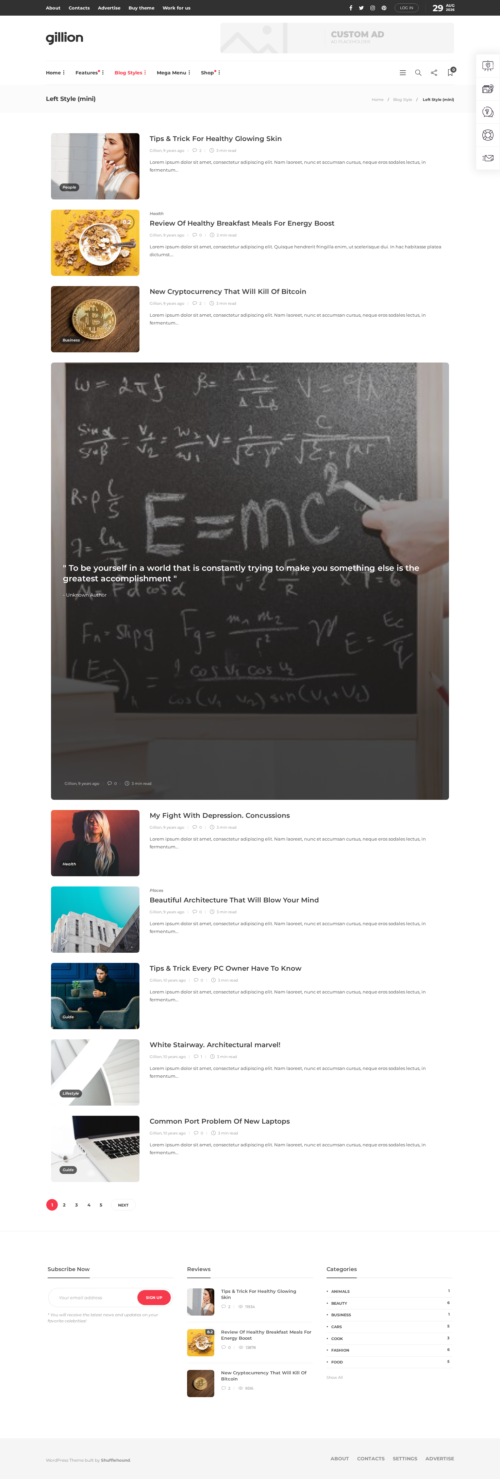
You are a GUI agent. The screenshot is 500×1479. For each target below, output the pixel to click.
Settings (405, 1459)
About (53, 8)
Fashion (390, 1350)
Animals (390, 1291)
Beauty (390, 1303)
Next (123, 1205)
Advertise (109, 8)
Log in (406, 7)
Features (87, 73)
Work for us (176, 8)
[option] (95, 243)
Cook (390, 1338)
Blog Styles (128, 73)
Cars (390, 1326)
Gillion (156, 150)
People (69, 187)
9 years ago (173, 150)
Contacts (79, 8)
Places (156, 890)
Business (71, 340)
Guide (68, 1017)
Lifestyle (71, 1093)
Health (157, 213)
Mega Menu (171, 73)
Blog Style (402, 99)
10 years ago (174, 980)
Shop (208, 73)
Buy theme (141, 8)
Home (53, 73)
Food (390, 1361)
